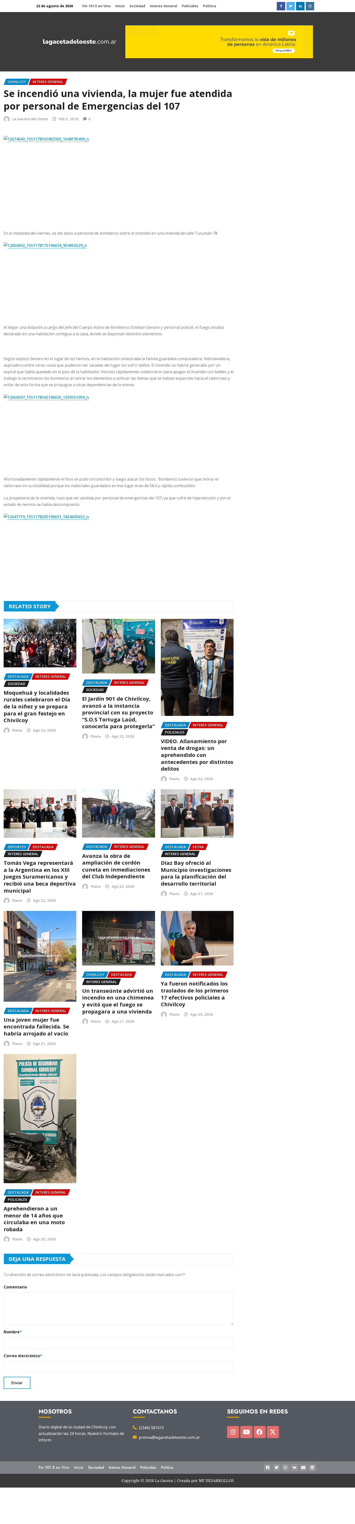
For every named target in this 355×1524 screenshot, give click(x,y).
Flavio (17, 730)
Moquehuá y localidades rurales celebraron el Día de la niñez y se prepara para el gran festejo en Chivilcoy (37, 706)
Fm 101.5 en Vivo (96, 6)
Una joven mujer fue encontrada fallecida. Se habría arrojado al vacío (36, 1026)
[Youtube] (246, 1432)
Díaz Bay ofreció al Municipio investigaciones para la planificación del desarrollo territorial (196, 873)
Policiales (190, 6)
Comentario (15, 1287)
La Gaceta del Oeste (30, 118)
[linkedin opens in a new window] (300, 6)
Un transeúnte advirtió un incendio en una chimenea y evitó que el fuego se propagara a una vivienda (118, 1001)
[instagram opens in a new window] (310, 6)
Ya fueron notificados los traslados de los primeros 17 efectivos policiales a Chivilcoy (194, 994)
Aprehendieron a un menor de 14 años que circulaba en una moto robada (34, 1219)
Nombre (13, 1332)
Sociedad (137, 6)
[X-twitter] (273, 1432)
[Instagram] (233, 1432)
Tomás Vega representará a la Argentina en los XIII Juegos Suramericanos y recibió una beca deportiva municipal (40, 876)
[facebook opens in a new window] (281, 6)
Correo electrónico (23, 1355)
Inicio (120, 6)
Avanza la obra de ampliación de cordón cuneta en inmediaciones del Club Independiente (116, 866)
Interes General (163, 6)
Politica (209, 6)
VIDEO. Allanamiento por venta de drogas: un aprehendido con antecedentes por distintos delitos (197, 754)
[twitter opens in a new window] (290, 6)
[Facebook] (260, 1432)
